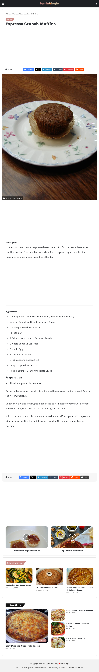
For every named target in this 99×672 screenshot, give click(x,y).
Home (9, 14)
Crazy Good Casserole (75, 638)
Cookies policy (53, 668)
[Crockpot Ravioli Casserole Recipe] (58, 629)
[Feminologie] (49, 3)
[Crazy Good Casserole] (58, 642)
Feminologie (64, 664)
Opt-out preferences (76, 668)
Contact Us (63, 668)
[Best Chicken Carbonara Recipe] (58, 615)
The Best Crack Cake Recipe (48, 588)
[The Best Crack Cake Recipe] (49, 577)
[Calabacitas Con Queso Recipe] (19, 575)
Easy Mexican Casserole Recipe (23, 646)
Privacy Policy (28, 668)
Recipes (16, 14)
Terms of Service (40, 668)
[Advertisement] (49, 46)
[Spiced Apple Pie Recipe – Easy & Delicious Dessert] (80, 577)
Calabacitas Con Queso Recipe (18, 585)
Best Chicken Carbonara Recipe (79, 610)
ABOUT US (19, 668)
